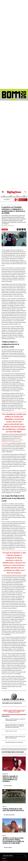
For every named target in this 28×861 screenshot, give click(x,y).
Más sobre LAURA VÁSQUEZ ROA (12, 703)
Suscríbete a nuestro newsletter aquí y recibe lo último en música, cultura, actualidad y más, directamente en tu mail (14, 711)
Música (4, 858)
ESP (17, 195)
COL (4, 195)
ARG (11, 195)
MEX (24, 195)
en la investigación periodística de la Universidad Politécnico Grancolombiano (12, 441)
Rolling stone (8, 855)
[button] (1, 95)
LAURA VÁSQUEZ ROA (8, 225)
